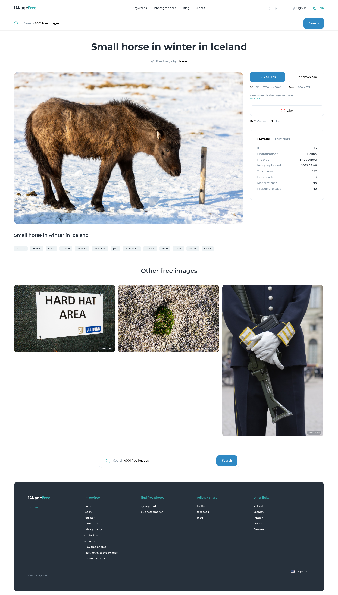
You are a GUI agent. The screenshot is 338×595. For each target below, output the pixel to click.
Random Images (94, 558)
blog (200, 517)
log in (88, 512)
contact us (91, 535)
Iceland (66, 248)
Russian (258, 517)
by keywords (149, 506)
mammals (100, 248)
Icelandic (259, 506)
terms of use (92, 523)
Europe (36, 248)
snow (178, 248)
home (88, 506)
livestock (82, 248)
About (200, 8)
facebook (203, 512)
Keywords (140, 8)
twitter (201, 506)
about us (89, 541)
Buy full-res (267, 77)
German (259, 529)
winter (207, 248)
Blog (186, 8)
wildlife (192, 248)
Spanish (259, 512)
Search (314, 23)
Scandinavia (132, 248)
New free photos (95, 547)
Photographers (165, 8)
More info (255, 98)
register (89, 517)
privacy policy (93, 529)
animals (21, 248)
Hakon (182, 61)
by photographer (152, 512)
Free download (306, 77)
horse (51, 248)
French (258, 523)
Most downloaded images (101, 552)
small (165, 248)
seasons (150, 248)
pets (115, 248)
